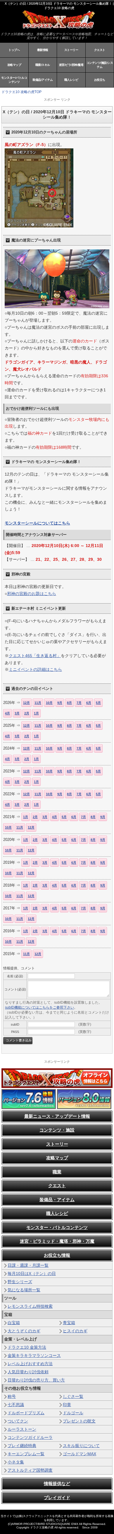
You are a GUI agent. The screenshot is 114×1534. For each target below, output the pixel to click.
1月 (36, 713)
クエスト (99, 50)
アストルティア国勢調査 (30, 1470)
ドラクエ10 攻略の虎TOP (21, 92)
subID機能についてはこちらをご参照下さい (39, 1007)
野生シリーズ (20, 1281)
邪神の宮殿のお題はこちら (31, 593)
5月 (98, 703)
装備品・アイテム (57, 1199)
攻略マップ (14, 64)
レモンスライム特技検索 (30, 1306)
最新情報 (42, 50)
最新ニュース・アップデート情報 (57, 1116)
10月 (49, 703)
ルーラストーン (22, 1429)
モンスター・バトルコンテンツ (57, 1227)
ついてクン (18, 1421)
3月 (17, 713)
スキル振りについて (81, 1445)
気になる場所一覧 (24, 1290)
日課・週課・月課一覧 (28, 1265)
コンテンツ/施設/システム (100, 64)
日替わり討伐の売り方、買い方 (36, 1380)
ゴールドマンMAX (79, 1453)
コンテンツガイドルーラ (30, 1437)
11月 (37, 703)
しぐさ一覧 (73, 1396)
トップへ (14, 50)
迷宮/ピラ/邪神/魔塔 (71, 64)
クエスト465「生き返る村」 (35, 655)
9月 (59, 703)
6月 (88, 703)
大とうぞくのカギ (24, 1331)
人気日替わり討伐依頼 (28, 1372)
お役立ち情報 (57, 1255)
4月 (7, 713)
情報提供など (57, 1483)
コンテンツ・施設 (57, 1129)
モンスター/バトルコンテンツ (14, 79)
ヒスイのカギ (75, 1331)
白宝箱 (14, 1322)
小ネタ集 (16, 1462)
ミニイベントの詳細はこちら (35, 669)
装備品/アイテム (42, 79)
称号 (12, 1396)
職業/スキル (42, 64)
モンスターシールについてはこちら (37, 523)
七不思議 (16, 1404)
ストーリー (71, 50)
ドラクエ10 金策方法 (27, 1347)
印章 (67, 1404)
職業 (57, 1171)
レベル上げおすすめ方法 (30, 1363)
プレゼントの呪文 (79, 1421)
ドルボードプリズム (26, 1412)
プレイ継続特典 (22, 1445)
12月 (26, 703)
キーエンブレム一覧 (26, 1453)
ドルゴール (73, 1412)
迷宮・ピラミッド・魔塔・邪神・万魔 (57, 1241)
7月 (79, 703)
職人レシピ (71, 79)
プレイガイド (57, 1497)
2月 (26, 713)
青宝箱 (69, 1322)
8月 (69, 703)
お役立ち (99, 79)
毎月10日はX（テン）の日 (32, 1273)
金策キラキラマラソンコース (34, 1355)
